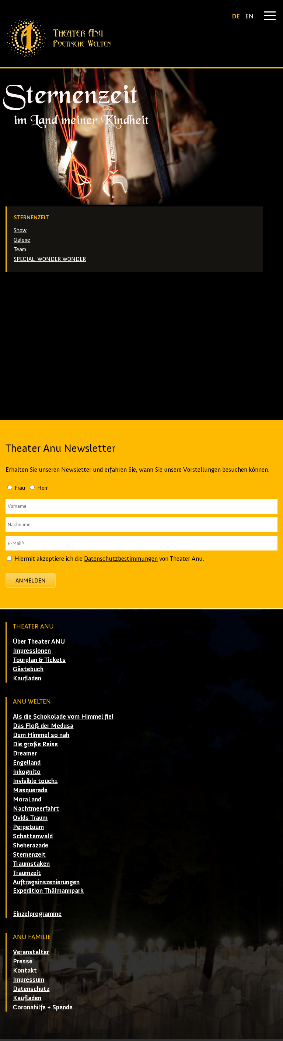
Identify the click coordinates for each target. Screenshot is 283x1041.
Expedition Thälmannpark (48, 890)
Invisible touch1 (35, 781)
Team (20, 249)
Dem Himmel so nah (41, 735)
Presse (22, 961)
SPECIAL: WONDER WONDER (50, 258)
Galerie (22, 239)
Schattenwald (33, 836)
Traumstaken (31, 864)
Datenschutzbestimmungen (121, 559)
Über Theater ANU (39, 641)
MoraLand (27, 799)
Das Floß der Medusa (43, 726)
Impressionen (32, 651)
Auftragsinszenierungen (46, 882)
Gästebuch (28, 669)
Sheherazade (30, 845)
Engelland (27, 762)
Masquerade (30, 790)
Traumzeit (27, 873)
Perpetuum (28, 827)
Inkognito (27, 772)
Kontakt (25, 970)
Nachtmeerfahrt (36, 808)
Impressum (28, 980)
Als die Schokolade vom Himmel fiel (63, 716)
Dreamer (25, 753)
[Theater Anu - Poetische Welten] (141, 38)
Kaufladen (27, 678)
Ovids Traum (30, 818)
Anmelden (30, 580)
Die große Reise (35, 744)
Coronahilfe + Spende (43, 1007)
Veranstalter (31, 952)
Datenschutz (31, 989)
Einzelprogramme (37, 914)
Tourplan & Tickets (39, 660)
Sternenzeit (31, 217)
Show (20, 230)
